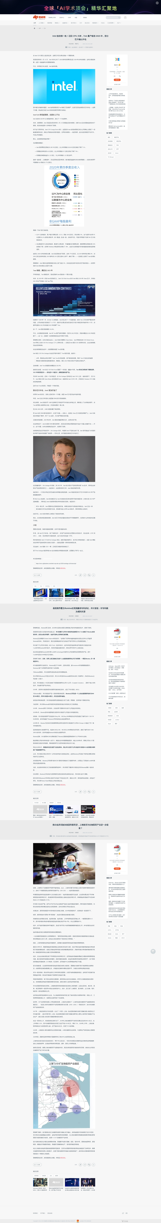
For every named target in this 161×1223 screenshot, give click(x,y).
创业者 (109, 153)
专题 (76, 17)
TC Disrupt (111, 157)
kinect (116, 153)
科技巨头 (58, 26)
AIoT (118, 23)
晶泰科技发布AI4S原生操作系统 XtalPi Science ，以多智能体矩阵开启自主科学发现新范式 (117, 909)
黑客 (109, 926)
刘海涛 (76, 616)
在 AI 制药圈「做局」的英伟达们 (117, 693)
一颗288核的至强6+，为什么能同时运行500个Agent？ (40, 600)
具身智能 (110, 141)
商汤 (121, 926)
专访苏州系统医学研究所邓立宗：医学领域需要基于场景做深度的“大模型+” (117, 681)
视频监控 (110, 145)
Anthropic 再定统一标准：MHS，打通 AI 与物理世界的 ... (40, 1190)
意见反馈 (50, 1213)
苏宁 (117, 149)
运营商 (116, 711)
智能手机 (116, 137)
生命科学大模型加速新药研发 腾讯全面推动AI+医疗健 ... (72, 1190)
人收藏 (38, 575)
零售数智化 (44, 26)
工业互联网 (110, 23)
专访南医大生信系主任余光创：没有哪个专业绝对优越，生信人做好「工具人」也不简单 (117, 688)
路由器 (109, 934)
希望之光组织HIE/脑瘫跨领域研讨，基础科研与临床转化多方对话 (117, 896)
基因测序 (52, 802)
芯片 (81, 23)
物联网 (111, 26)
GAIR (69, 17)
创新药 (56, 1175)
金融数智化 (51, 26)
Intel (35, 586)
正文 (45, 28)
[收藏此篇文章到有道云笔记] (80, 575)
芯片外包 (47, 586)
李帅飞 (76, 43)
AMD (54, 586)
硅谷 (117, 715)
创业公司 (110, 149)
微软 (109, 137)
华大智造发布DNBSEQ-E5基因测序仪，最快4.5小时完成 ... (72, 817)
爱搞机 (85, 17)
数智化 (56, 23)
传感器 (109, 719)
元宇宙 (117, 930)
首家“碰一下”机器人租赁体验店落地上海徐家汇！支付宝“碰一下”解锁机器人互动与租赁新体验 (117, 102)
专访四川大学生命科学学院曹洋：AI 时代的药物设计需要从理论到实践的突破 (117, 674)
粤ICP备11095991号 (70, 1221)
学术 (40, 26)
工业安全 (106, 26)
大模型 (109, 708)
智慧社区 (95, 26)
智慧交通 (90, 26)
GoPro (109, 930)
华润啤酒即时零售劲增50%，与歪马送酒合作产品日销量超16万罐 (117, 116)
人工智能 (41, 23)
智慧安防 (80, 26)
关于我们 (42, 1213)
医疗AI (61, 26)
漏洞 (123, 708)
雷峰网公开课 (52, 17)
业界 (35, 23)
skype (109, 723)
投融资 (65, 26)
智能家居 (126, 26)
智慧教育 (85, 26)
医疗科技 (73, 23)
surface (117, 719)
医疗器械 (70, 26)
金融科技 (64, 23)
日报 (115, 926)
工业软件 (101, 26)
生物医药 (44, 1175)
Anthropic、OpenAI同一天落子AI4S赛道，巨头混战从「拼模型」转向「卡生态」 (117, 667)
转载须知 (62, 568)
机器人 (121, 26)
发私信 (117, 80)
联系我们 (35, 1213)
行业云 (103, 23)
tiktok (116, 934)
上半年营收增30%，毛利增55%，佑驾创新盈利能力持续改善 (117, 95)
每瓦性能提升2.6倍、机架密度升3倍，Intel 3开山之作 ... (71, 600)
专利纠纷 (59, 802)
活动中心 (61, 17)
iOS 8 (123, 938)
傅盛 (116, 938)
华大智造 (36, 802)
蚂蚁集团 (110, 715)
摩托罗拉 (118, 141)
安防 (116, 708)
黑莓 (109, 711)
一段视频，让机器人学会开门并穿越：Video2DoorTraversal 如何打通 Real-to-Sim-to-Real (117, 109)
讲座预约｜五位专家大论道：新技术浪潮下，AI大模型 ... (88, 1190)
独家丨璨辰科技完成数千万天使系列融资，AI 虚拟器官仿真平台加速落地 (117, 903)
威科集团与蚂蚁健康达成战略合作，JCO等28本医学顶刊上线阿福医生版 (117, 889)
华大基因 (44, 802)
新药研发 (36, 1175)
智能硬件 (116, 26)
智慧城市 (94, 23)
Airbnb (109, 938)
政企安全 (87, 23)
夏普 (116, 723)
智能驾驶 (49, 23)
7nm (41, 586)
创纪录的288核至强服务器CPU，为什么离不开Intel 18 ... (56, 600)
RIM (117, 145)
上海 (51, 1175)
